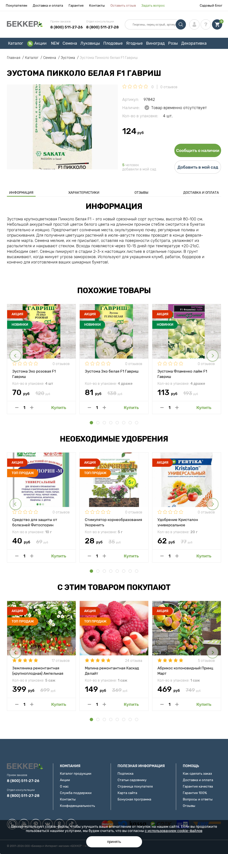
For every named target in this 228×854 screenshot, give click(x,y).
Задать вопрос (153, 6)
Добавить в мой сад (197, 167)
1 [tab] (91, 422)
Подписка (125, 774)
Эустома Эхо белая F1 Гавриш (111, 371)
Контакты (97, 6)
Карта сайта (127, 793)
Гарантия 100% (195, 793)
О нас (64, 786)
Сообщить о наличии (197, 150)
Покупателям (16, 6)
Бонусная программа (134, 799)
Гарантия (76, 6)
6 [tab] (123, 422)
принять (114, 842)
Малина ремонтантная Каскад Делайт (112, 670)
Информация (21, 193)
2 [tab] (98, 422)
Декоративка (194, 43)
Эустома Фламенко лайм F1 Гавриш (182, 373)
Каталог (15, 43)
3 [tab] (104, 422)
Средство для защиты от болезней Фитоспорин (34, 522)
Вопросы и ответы (198, 799)
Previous (15, 355)
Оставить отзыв (123, 6)
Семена (70, 43)
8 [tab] (136, 422)
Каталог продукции (75, 774)
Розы (173, 43)
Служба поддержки (76, 793)
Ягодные (134, 43)
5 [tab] (117, 422)
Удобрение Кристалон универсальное (177, 522)
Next (212, 355)
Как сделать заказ (197, 774)
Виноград (155, 43)
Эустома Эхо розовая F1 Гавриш (34, 373)
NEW (55, 43)
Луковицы (90, 43)
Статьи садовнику (132, 780)
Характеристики (83, 193)
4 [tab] (110, 422)
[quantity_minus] (16, 407)
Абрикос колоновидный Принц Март (185, 670)
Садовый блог (211, 6)
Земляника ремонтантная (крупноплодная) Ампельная (37, 670)
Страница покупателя (135, 786)
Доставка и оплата (48, 6)
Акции (40, 43)
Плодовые (113, 43)
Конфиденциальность (77, 806)
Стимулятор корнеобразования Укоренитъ (113, 522)
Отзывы (141, 193)
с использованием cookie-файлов (173, 831)
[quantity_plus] (31, 407)
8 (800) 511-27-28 (102, 27)
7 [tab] (130, 422)
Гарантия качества (198, 786)
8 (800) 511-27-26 (66, 27)
